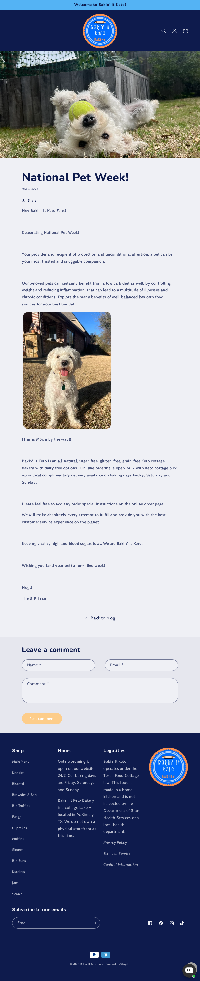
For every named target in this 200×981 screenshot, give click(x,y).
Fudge (16, 816)
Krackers (18, 871)
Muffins (18, 839)
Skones (18, 850)
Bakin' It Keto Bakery (92, 964)
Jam (15, 882)
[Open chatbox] (189, 971)
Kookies (18, 773)
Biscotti (18, 783)
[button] (14, 31)
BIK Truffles (21, 805)
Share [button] (32, 200)
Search (17, 894)
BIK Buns (19, 860)
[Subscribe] (94, 923)
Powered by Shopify (118, 964)
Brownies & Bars (24, 794)
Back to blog (103, 618)
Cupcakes (19, 828)
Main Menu (20, 761)
